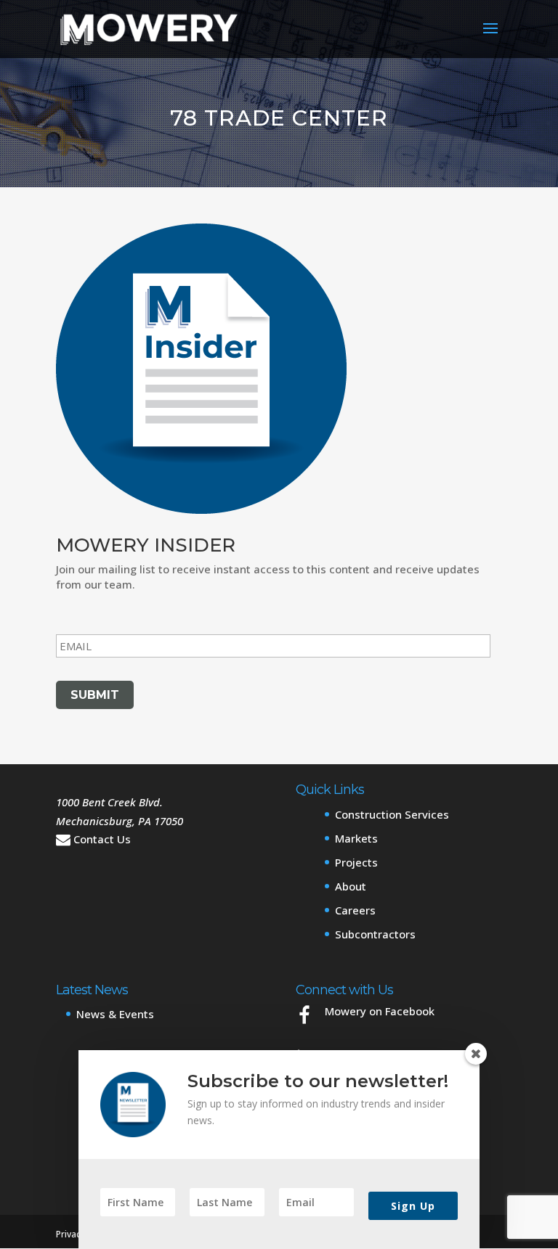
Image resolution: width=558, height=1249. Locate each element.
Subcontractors (375, 934)
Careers (355, 910)
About (350, 886)
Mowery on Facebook (379, 1011)
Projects (356, 862)
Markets (356, 838)
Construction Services (392, 814)
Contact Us (102, 839)
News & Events (115, 1014)
